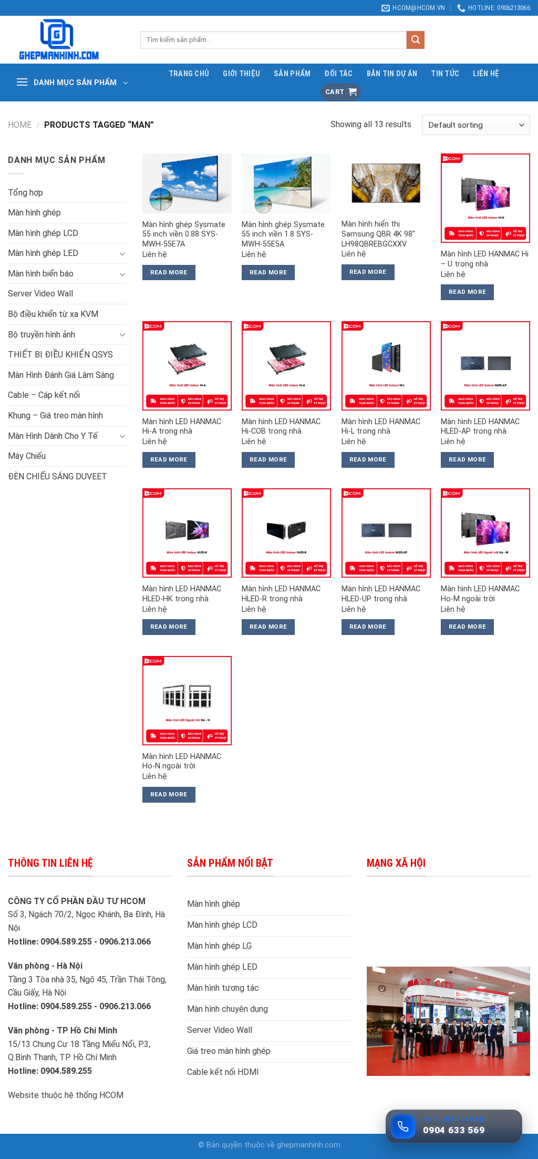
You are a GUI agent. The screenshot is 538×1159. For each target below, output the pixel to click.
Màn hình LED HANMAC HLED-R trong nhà (281, 593)
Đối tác (338, 73)
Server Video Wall (40, 294)
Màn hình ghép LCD (43, 233)
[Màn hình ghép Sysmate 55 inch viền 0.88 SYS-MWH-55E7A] (187, 183)
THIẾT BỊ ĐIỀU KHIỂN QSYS (60, 355)
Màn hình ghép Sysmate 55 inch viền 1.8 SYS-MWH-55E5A (283, 234)
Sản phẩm (292, 73)
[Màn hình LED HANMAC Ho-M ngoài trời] (485, 533)
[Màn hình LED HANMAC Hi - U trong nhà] (485, 198)
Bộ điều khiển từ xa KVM (53, 314)
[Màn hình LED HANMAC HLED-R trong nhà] (286, 533)
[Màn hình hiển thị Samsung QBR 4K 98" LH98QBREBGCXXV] (386, 183)
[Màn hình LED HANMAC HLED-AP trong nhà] (485, 366)
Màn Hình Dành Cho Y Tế (53, 436)
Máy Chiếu (27, 456)
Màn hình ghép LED (43, 253)
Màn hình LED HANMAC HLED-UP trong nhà (381, 593)
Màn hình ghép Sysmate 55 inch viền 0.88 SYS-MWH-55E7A (183, 234)
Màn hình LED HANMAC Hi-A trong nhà (181, 426)
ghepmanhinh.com (308, 1145)
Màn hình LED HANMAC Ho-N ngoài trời (181, 761)
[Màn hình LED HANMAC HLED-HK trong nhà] (187, 533)
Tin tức (445, 73)
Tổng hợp (25, 193)
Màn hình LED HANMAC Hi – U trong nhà (485, 259)
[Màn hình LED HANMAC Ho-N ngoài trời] (187, 700)
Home (20, 125)
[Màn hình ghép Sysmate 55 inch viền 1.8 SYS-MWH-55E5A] (286, 183)
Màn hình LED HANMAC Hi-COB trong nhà (281, 426)
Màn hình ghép (34, 213)
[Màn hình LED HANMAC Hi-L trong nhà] (386, 366)
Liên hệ (486, 73)
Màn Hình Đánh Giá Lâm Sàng (61, 375)
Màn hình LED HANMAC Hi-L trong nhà (381, 426)
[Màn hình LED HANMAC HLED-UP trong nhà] (386, 533)
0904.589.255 (67, 1071)
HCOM (111, 1095)
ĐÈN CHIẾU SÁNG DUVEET (57, 476)
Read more (169, 272)
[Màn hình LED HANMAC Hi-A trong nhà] (187, 366)
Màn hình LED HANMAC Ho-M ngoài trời (480, 593)
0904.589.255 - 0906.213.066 (95, 942)
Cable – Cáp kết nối (44, 395)
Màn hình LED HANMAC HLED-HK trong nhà (181, 593)
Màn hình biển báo (41, 274)
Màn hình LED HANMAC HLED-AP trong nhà (480, 426)
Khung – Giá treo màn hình (55, 415)
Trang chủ (189, 73)
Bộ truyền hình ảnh (41, 335)
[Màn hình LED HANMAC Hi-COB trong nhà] (286, 366)
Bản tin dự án (392, 73)
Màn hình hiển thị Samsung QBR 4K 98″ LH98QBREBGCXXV (378, 234)
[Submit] (416, 40)
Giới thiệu (241, 73)
